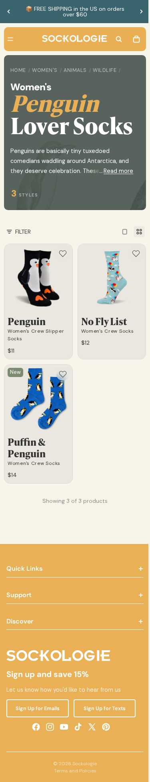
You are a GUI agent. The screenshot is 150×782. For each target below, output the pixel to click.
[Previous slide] (9, 11)
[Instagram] (48, 745)
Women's (45, 70)
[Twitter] (90, 745)
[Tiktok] (76, 745)
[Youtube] (62, 745)
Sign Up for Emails (36, 726)
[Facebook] (34, 745)
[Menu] (10, 39)
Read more (114, 193)
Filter (23, 254)
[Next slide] (141, 11)
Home (18, 70)
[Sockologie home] (72, 39)
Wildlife (104, 70)
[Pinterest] (104, 745)
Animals (75, 70)
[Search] (115, 39)
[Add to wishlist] (60, 276)
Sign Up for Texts (101, 726)
